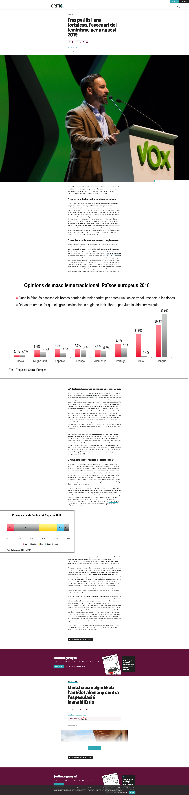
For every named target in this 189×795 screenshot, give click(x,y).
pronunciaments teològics (102, 411)
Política (69, 6)
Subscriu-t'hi (175, 1)
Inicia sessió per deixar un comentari (80, 639)
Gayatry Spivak (72, 504)
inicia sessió (81, 666)
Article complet (95, 748)
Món (95, 6)
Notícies (71, 14)
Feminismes (88, 6)
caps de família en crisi (113, 253)
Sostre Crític (73, 681)
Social (76, 6)
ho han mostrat (92, 395)
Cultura (107, 6)
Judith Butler (113, 501)
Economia (114, 6)
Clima (82, 6)
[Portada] (57, 6)
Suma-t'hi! (58, 666)
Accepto (132, 792)
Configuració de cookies (120, 792)
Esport (100, 6)
